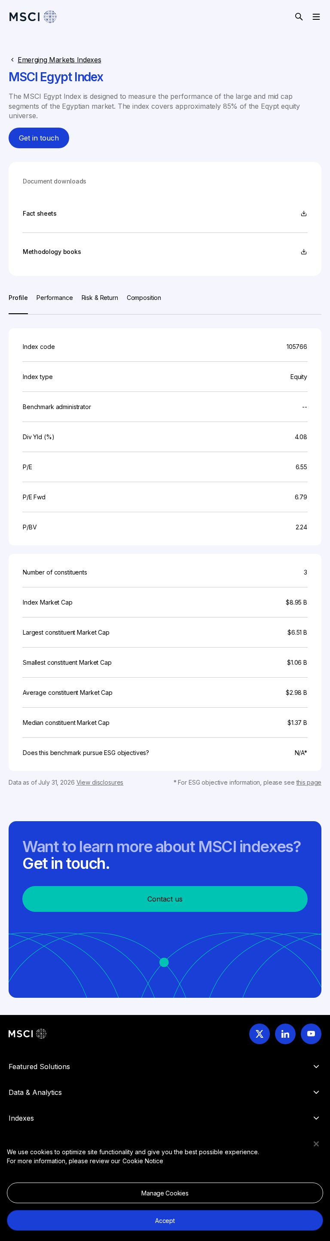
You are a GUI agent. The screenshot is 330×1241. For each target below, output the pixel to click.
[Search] (299, 17)
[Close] (316, 1143)
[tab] (18, 303)
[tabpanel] (165, 551)
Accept (164, 1220)
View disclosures (100, 782)
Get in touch (39, 138)
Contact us (165, 899)
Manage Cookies (164, 1193)
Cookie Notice (142, 1161)
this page (308, 782)
